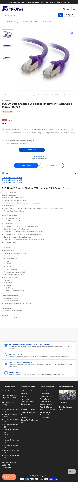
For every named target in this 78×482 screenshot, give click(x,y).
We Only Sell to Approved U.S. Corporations (45, 415)
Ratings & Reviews (46, 404)
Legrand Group (6, 100)
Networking (25, 399)
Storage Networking (28, 412)
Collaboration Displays (28, 391)
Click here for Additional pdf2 (12, 180)
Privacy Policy (44, 399)
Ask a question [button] (52, 165)
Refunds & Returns (46, 407)
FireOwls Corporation (41, 476)
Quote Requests (45, 402)
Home (3, 22)
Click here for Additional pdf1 (12, 178)
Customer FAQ (45, 394)
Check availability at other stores (16, 143)
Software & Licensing (28, 409)
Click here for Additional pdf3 (12, 182)
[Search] (60, 15)
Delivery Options (45, 396)
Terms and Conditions (47, 410)
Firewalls (24, 394)
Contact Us (44, 391)
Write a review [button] (26, 165)
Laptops (24, 396)
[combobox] (32, 15)
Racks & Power (26, 407)
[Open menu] (74, 9)
